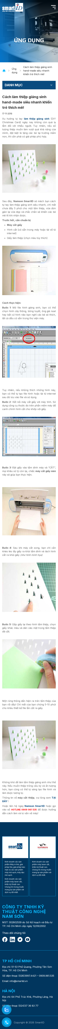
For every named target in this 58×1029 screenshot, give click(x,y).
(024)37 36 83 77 (28, 1005)
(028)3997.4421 (27, 975)
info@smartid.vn (19, 981)
